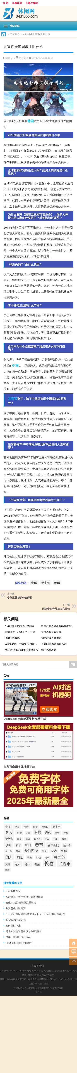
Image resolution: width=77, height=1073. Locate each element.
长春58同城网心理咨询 (54, 643)
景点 (18, 851)
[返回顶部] (73, 961)
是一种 (8, 851)
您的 (47, 839)
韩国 (30, 121)
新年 (18, 845)
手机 (55, 839)
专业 (7, 826)
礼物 (29, 857)
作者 (35, 826)
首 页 (5, 3)
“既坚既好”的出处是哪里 (19, 942)
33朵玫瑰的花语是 (16, 919)
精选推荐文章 (64, 970)
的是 (20, 857)
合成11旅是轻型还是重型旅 (21, 902)
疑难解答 (32, 974)
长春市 (65, 863)
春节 (39, 844)
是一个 (67, 845)
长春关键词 (32, 3)
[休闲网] (38, 13)
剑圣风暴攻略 (48, 649)
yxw (13, 58)
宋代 (9, 838)
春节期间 (53, 845)
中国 (15, 365)
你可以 (45, 826)
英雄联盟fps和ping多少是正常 (21, 649)
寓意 (19, 839)
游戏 (54, 851)
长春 (49, 863)
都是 (37, 864)
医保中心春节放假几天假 (56, 608)
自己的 (59, 856)
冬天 (9, 832)
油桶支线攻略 (12, 638)
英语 (7, 864)
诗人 (17, 864)
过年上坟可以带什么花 (18, 937)
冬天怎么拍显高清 (16, 908)
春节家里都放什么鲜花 (19, 597)
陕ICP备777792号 (46, 974)
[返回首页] (73, 943)
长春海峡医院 (13, 891)
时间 (28, 845)
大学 (57, 832)
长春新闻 (17, 3)
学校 (66, 832)
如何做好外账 (13, 925)
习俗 (26, 826)
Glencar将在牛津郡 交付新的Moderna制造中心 (22, 643)
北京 (28, 833)
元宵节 (13, 398)
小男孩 (38, 991)
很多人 (37, 838)
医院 (37, 832)
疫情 (64, 851)
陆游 (7, 869)
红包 (38, 857)
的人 (9, 856)
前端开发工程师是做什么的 (20, 632)
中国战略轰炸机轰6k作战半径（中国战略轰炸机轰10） (58, 626)
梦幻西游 (31, 850)
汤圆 (44, 851)
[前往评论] (73, 952)
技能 (64, 839)
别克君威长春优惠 (51, 638)
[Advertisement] (38, 1034)
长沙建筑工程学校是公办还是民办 (24, 896)
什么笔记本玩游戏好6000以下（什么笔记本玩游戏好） (36, 914)
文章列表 (15, 34)
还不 (27, 864)
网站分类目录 (50, 970)
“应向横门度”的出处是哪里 (19, 626)
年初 (28, 839)
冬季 (19, 832)
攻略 (8, 845)
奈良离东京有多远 (51, 632)
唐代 (48, 832)
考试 (47, 857)
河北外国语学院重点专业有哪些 (23, 931)
